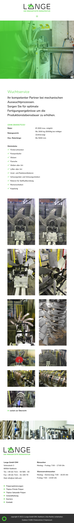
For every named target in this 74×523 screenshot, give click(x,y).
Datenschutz (38, 520)
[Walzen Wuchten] (21, 386)
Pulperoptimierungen (14, 486)
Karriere (9, 499)
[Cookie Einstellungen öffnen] (4, 520)
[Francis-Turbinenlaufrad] (21, 407)
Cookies (25, 520)
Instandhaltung (12, 496)
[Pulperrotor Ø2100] (21, 244)
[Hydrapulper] (53, 366)
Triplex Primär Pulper (15, 489)
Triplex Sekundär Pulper (16, 492)
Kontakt (9, 502)
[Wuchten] (21, 295)
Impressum (48, 520)
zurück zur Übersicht (18, 410)
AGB (31, 520)
